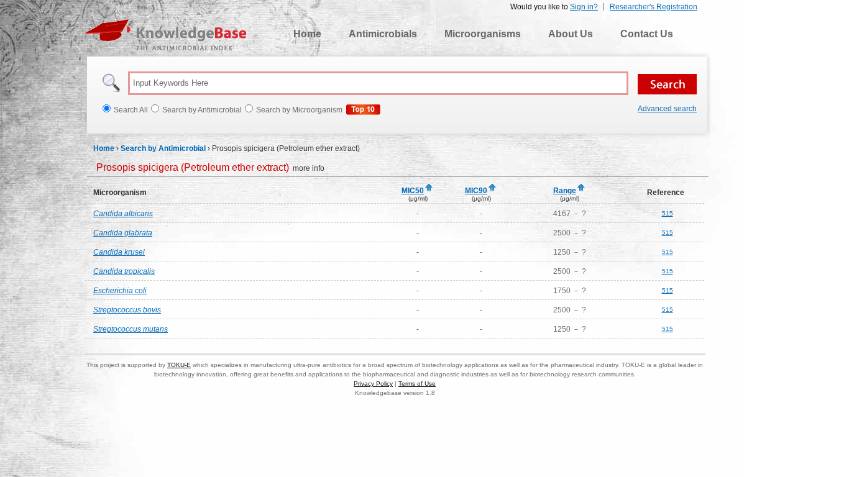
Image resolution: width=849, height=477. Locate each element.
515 (667, 213)
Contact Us (646, 34)
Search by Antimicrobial (163, 148)
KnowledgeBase (165, 35)
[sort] (429, 188)
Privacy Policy (373, 383)
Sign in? (584, 6)
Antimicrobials (383, 34)
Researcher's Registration (653, 6)
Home (307, 34)
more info (210, 168)
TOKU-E (179, 364)
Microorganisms (482, 34)
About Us (570, 34)
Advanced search (667, 108)
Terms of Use (417, 383)
